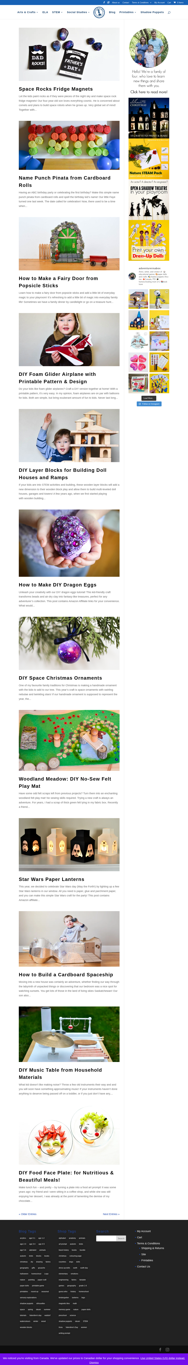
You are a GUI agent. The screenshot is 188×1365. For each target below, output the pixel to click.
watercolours (25, 1321)
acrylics (23, 1238)
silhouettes (40, 1303)
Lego (46, 1274)
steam (38, 1309)
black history (64, 1250)
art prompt (63, 1244)
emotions (74, 1274)
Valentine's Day (72, 1327)
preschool (63, 1315)
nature (22, 1280)
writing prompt (64, 1333)
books (46, 1256)
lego (83, 1298)
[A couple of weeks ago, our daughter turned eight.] (159, 299)
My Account (159, 3)
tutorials (23, 1315)
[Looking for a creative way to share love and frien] (159, 320)
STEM (56, 12)
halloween (24, 1274)
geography (24, 1268)
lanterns (75, 1298)
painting (31, 1280)
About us (116, 3)
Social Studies (77, 12)
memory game (64, 1309)
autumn (23, 1256)
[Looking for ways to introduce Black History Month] (159, 362)
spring (30, 1309)
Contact (125, 3)
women (84, 1327)
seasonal (45, 1292)
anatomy (72, 1238)
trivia (61, 1327)
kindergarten (64, 1298)
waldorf (47, 1315)
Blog (112, 12)
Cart (169, 3)
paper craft (42, 1280)
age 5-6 (23, 1250)
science (73, 1315)
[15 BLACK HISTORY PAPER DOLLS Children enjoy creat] (159, 383)
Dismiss (94, 1362)
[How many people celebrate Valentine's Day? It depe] (159, 341)
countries (62, 1262)
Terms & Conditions (140, 3)
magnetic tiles (64, 1303)
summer (47, 1309)
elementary (63, 1274)
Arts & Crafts (26, 12)
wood (43, 1321)
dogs (71, 1262)
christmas (24, 1262)
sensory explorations (28, 1298)
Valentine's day (35, 1315)
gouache (41, 1268)
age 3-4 (32, 1244)
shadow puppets (26, 1303)
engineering (63, 1280)
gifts (33, 1268)
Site (143, 1254)
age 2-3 (23, 1244)
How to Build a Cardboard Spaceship (66, 974)
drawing (39, 1262)
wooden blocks (26, 1327)
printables (24, 1292)
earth (75, 1268)
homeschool (36, 1274)
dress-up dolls (64, 1268)
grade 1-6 (83, 1286)
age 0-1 (32, 1238)
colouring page (75, 1256)
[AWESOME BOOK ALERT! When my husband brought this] (138, 383)
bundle (82, 1250)
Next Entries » (111, 1214)
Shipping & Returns (152, 1248)
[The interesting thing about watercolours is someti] (138, 362)
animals (42, 1250)
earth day (84, 1268)
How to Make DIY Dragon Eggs (58, 585)
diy (32, 1262)
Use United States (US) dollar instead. (162, 1358)
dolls (78, 1262)
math (75, 1303)
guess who (63, 1292)
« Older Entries (27, 1214)
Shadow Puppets (152, 12)
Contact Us (143, 1266)
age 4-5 (41, 1244)
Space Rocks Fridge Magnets (56, 89)
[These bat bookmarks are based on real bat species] (138, 299)
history (73, 1292)
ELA (45, 12)
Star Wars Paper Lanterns (51, 879)
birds (31, 1256)
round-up (34, 1292)
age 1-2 (41, 1238)
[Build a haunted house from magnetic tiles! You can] (138, 320)
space (22, 1309)
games (61, 1286)
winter (35, 1321)
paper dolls (24, 1286)
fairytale (82, 1280)
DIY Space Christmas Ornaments (60, 678)
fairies (48, 1262)
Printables (126, 12)
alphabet (32, 1250)
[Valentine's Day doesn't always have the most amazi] (138, 341)
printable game (38, 1286)
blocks (38, 1256)
